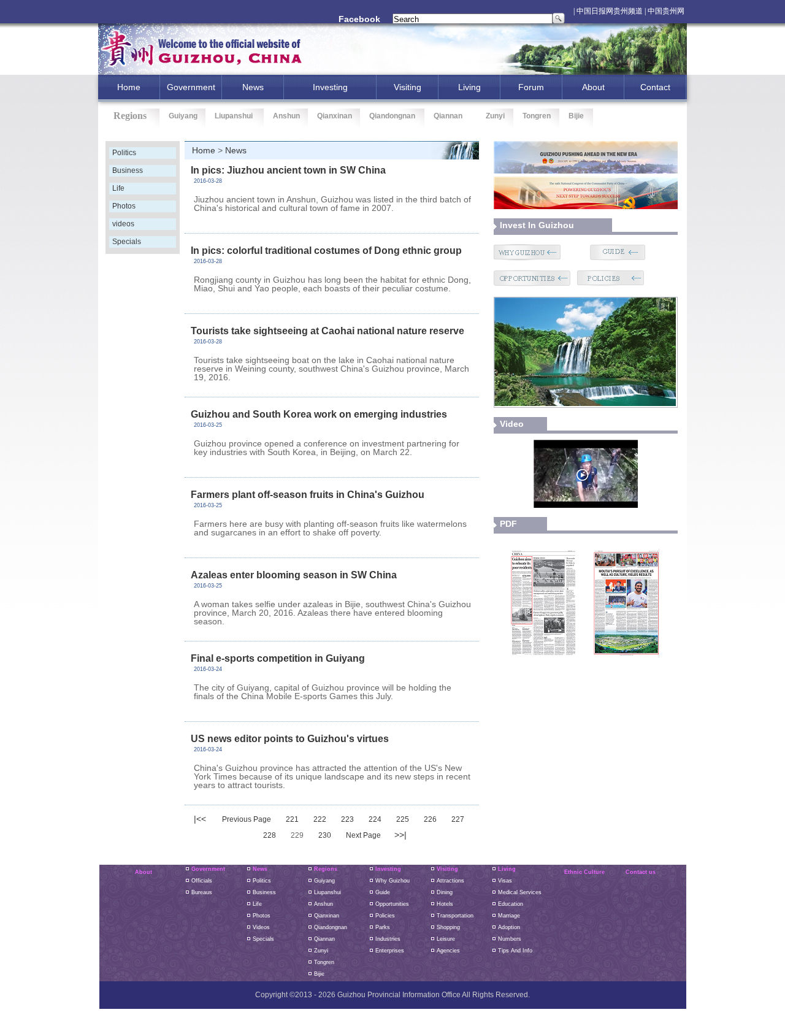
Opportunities (392, 904)
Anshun (286, 116)
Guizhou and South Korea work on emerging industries (319, 414)
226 (430, 819)
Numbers (509, 939)
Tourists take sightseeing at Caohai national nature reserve (327, 331)
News (253, 87)
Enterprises (389, 951)
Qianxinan (334, 116)
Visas (505, 881)
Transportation (455, 916)
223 (347, 819)
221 (292, 819)
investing (330, 87)
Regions (325, 869)
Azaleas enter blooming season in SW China (294, 575)
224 (375, 819)
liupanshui (327, 892)
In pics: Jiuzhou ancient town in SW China (288, 170)
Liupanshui (234, 116)
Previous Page (246, 819)
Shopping (448, 927)
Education (510, 904)
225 (402, 819)
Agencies (448, 951)
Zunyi (495, 116)
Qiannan (448, 116)
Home (203, 150)
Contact (655, 87)
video (512, 424)
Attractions (450, 881)
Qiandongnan (392, 116)
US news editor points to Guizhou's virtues (290, 738)
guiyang (324, 881)
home (128, 87)
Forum (531, 87)
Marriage (509, 916)
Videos (261, 927)
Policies (385, 916)
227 (457, 819)
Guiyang (183, 116)
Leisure (446, 939)
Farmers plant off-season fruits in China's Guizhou (307, 494)
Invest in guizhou (537, 225)
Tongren (537, 116)
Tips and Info (515, 951)
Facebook (359, 19)
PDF (508, 524)
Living (469, 87)
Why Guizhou (392, 881)
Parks (382, 927)
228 (269, 835)
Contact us (641, 872)
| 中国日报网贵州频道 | (609, 11)
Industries (387, 939)
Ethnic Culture (584, 872)
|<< (200, 819)
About (593, 87)
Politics (124, 152)
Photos (124, 206)
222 (319, 819)
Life (118, 188)
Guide (382, 892)
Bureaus (201, 892)
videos (123, 224)
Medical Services (520, 892)
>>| (400, 835)
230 (324, 835)
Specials (126, 241)
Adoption (509, 927)
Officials (201, 881)
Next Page (363, 835)
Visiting (407, 87)
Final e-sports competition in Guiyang (278, 658)
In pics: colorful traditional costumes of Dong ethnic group (326, 250)
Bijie (576, 116)
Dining (445, 892)
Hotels (445, 904)
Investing (388, 869)
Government (191, 87)
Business (127, 170)
